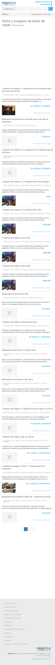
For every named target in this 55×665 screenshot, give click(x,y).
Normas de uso (10, 607)
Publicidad (8, 625)
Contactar (8, 622)
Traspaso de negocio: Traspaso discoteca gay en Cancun (27, 408)
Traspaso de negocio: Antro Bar (16, 238)
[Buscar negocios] (50, 9)
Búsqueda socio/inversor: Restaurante (19, 350)
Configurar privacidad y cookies (16, 644)
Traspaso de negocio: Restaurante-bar (19, 322)
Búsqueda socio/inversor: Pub (15, 294)
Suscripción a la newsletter (14, 629)
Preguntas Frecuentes (13, 618)
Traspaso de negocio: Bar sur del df (18, 437)
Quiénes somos (10, 603)
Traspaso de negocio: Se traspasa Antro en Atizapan (25, 181)
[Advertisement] (27, 56)
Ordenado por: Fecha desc (41, 14)
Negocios (8, 9)
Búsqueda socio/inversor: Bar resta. (18, 379)
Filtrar (6, 14)
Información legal (11, 611)
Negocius (29, 649)
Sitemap (7, 640)
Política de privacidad (12, 614)
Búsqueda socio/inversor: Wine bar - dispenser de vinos (26, 496)
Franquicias (8, 636)
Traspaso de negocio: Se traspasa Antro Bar (21, 209)
